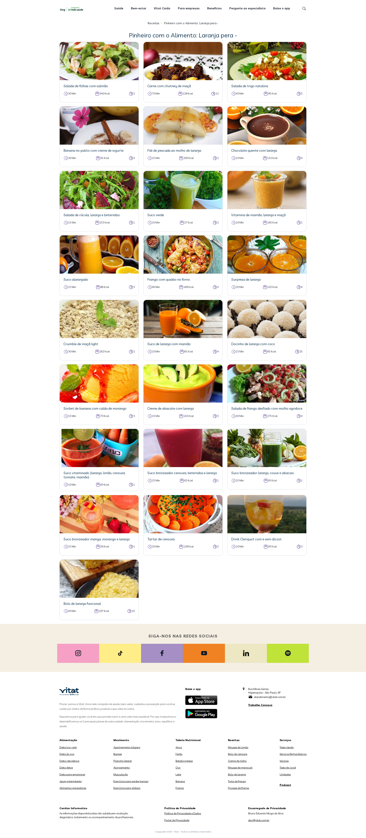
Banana (180, 781)
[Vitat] (72, 9)
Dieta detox (66, 767)
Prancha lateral (122, 761)
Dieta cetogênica (69, 761)
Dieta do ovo (66, 754)
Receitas (153, 23)
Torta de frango (237, 781)
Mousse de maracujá (240, 767)
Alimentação (68, 740)
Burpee (117, 754)
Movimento (121, 740)
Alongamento (121, 767)
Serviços (285, 740)
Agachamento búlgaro (126, 747)
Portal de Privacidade (176, 820)
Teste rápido (287, 747)
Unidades (285, 774)
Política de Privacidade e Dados (182, 813)
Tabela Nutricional (188, 740)
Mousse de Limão (238, 747)
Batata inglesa (184, 761)
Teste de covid (288, 767)
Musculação (120, 774)
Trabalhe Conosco (260, 705)
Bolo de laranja (237, 774)
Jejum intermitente (70, 781)
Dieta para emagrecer (72, 774)
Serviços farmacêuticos (293, 754)
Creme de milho (237, 761)
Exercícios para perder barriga (130, 781)
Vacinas (284, 761)
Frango (180, 788)
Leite (178, 774)
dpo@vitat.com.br (258, 820)
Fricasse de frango (238, 788)
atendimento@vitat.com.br (270, 697)
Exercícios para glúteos (126, 788)
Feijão (179, 754)
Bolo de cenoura (237, 754)
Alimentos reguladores (72, 788)
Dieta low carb (68, 747)
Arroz (179, 747)
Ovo (178, 767)
